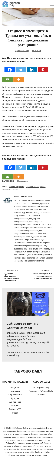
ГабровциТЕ (15, 409)
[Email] (7, 77)
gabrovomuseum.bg (17, 342)
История (15, 405)
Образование (22, 181)
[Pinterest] (43, 67)
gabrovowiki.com (15, 336)
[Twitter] (21, 67)
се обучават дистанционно (32, 120)
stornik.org (14, 355)
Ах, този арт (15, 402)
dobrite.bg (43, 352)
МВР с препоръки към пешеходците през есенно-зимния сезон (42, 274)
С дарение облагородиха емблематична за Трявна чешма (11, 275)
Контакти (41, 394)
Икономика (15, 391)
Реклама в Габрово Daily (41, 391)
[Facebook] (9, 67)
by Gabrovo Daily (22, 51)
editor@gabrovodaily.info (40, 452)
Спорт (15, 413)
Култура (15, 398)
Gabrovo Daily (26, 196)
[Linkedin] (32, 67)
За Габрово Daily (41, 387)
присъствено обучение (36, 187)
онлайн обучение (16, 187)
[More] (18, 77)
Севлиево (6, 189)
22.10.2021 (36, 51)
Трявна (16, 189)
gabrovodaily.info (16, 333)
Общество (15, 387)
